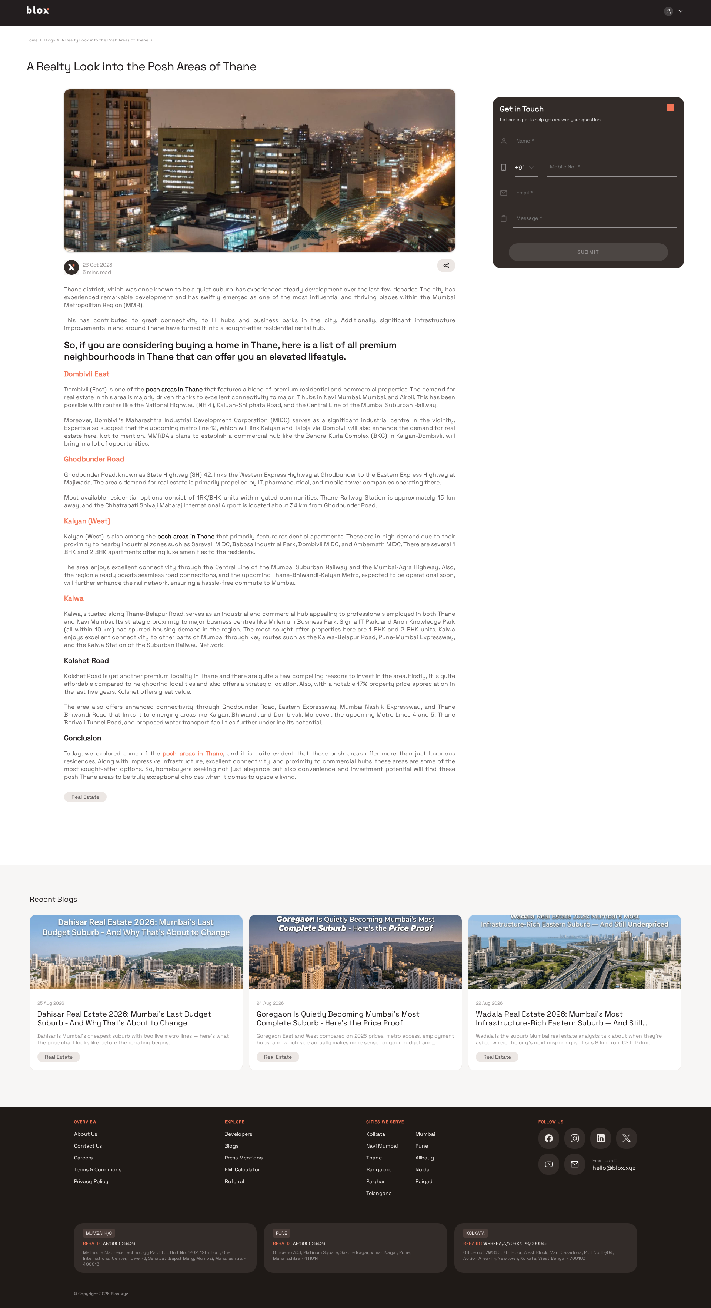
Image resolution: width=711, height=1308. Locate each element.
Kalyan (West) (87, 521)
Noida (422, 1169)
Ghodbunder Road (94, 459)
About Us (85, 1134)
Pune (421, 1145)
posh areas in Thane (193, 753)
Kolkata (375, 1134)
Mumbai (425, 1134)
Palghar (375, 1181)
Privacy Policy (91, 1181)
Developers (238, 1134)
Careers (83, 1157)
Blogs (231, 1145)
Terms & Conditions (97, 1169)
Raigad (424, 1181)
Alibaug (424, 1157)
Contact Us (88, 1145)
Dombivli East (87, 374)
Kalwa (74, 598)
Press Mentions (244, 1157)
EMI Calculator (242, 1169)
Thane (374, 1157)
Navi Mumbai (382, 1145)
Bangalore (378, 1169)
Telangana (379, 1193)
